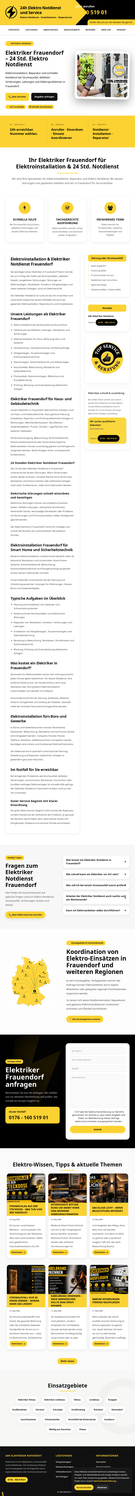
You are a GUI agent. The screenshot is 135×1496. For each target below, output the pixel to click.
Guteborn (109, 1419)
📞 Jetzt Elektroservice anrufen (25, 914)
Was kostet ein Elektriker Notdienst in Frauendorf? (88, 861)
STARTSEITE (13, 29)
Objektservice (50, 29)
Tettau (77, 1399)
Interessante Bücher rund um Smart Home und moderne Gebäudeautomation (65, 1209)
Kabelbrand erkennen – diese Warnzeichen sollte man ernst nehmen (66, 1300)
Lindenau (94, 1399)
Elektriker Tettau (27, 1399)
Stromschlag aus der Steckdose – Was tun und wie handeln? (25, 1209)
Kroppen (112, 1399)
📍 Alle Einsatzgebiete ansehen (84, 1019)
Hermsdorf (117, 1409)
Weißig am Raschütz (60, 1429)
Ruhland (98, 1409)
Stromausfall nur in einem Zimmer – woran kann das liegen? (24, 1301)
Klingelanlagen (63, 1462)
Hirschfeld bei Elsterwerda (82, 1419)
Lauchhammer (28, 1419)
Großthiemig (78, 1409)
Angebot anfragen (44, 96)
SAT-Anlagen (62, 1476)
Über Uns (106, 29)
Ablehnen (102, 1487)
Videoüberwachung (65, 1471)
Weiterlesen (17, 1252)
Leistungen (31, 29)
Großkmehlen (19, 1409)
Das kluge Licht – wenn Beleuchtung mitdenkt (107, 1209)
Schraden (58, 1409)
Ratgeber (90, 29)
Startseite (101, 1462)
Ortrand (40, 1409)
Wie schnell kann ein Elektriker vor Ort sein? (92, 874)
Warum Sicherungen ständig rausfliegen (106, 1300)
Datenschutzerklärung (105, 1481)
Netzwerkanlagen (65, 1466)
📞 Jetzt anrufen (17, 96)
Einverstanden (84, 1487)
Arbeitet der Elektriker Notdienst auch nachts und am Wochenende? (96, 897)
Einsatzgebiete (72, 29)
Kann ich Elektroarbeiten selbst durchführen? (93, 910)
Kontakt (121, 29)
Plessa (82, 1429)
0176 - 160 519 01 (85, 12)
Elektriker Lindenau (54, 1399)
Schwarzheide (52, 1419)
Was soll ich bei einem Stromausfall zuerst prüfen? (96, 885)
